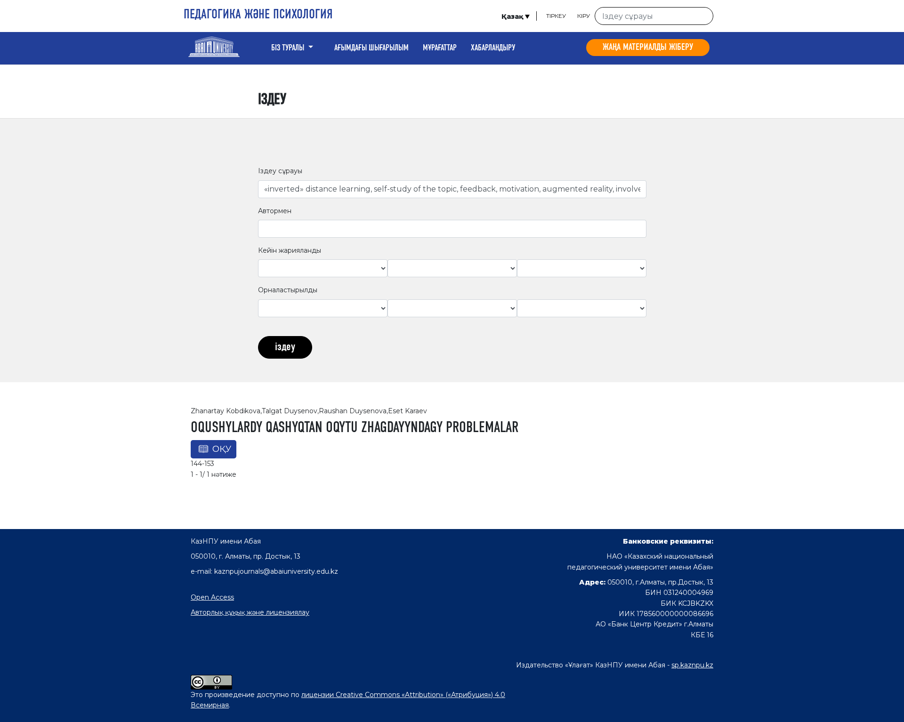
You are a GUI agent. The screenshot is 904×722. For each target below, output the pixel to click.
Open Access (212, 597)
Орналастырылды (287, 290)
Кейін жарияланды (289, 250)
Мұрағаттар (440, 48)
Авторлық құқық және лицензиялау (250, 612)
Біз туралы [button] (288, 48)
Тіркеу (556, 15)
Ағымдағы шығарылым (371, 48)
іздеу (285, 347)
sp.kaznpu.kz (692, 665)
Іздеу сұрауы (280, 171)
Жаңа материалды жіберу (648, 47)
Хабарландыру (493, 48)
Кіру (583, 15)
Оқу (221, 449)
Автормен (274, 211)
